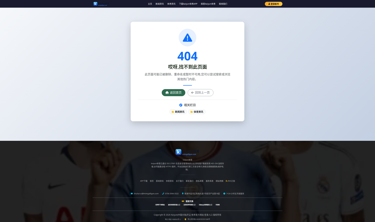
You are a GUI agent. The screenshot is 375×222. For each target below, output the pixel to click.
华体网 (218, 205)
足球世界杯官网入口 (189, 205)
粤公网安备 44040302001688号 (199, 219)
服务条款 (209, 181)
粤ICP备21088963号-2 (173, 219)
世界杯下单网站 (160, 205)
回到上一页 (202, 93)
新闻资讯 (160, 3)
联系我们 (190, 181)
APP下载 (144, 181)
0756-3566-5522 (172, 193)
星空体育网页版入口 (174, 205)
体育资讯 (171, 3)
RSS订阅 (231, 181)
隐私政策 (199, 181)
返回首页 (176, 93)
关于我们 (180, 181)
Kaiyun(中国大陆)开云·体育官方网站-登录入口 (192, 214)
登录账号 (275, 3)
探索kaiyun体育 (208, 3)
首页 (152, 181)
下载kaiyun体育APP (188, 3)
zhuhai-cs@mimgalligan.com (146, 193)
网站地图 (219, 181)
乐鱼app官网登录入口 (205, 205)
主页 (150, 3)
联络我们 (223, 3)
